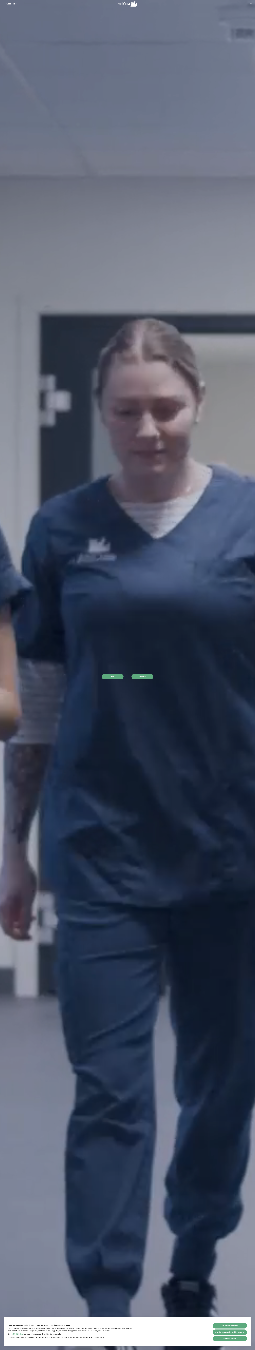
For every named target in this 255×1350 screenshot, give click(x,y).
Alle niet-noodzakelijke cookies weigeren (229, 1332)
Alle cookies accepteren (229, 1326)
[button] (251, 4)
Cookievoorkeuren (230, 1338)
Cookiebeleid (18, 1334)
